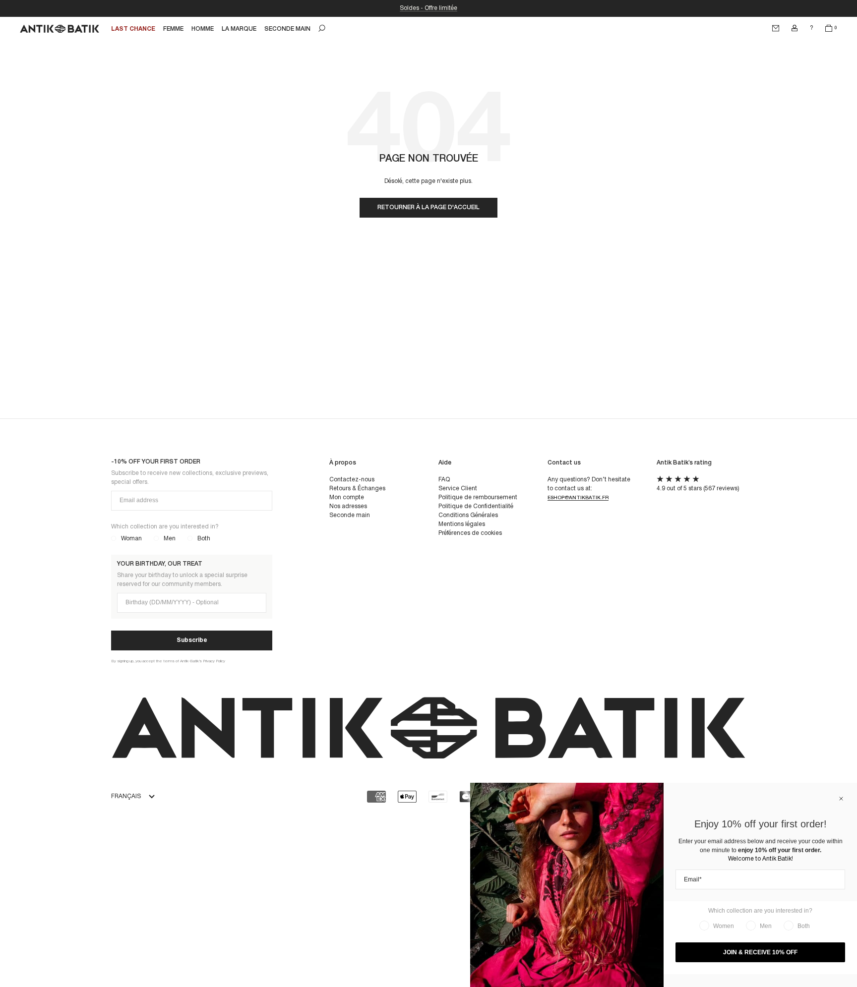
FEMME (173, 29)
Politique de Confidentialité (475, 506)
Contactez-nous (351, 479)
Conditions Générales (468, 515)
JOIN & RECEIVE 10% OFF (760, 952)
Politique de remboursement (477, 497)
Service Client (457, 488)
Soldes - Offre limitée (428, 8)
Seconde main (349, 515)
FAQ (444, 479)
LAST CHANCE (133, 29)
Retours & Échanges (357, 488)
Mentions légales (461, 524)
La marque (239, 29)
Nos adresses (348, 506)
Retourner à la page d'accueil (428, 207)
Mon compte (346, 497)
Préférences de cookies (470, 533)
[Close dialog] (841, 799)
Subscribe (192, 640)
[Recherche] (321, 28)
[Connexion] (794, 28)
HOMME (202, 29)
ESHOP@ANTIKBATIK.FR (578, 498)
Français (126, 796)
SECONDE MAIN (287, 29)
